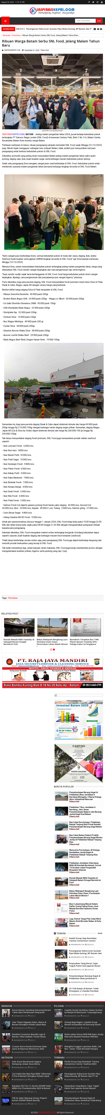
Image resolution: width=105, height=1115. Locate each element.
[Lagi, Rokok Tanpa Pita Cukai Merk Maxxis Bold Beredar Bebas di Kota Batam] (61, 922)
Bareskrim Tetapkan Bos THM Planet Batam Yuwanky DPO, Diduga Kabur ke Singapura (84, 641)
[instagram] (97, 2)
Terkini (61, 933)
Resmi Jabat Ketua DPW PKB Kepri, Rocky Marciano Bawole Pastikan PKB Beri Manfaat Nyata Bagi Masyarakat (84, 1036)
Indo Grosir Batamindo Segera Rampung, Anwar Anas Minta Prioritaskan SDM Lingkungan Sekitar (30, 1064)
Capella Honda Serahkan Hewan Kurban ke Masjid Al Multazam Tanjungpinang (84, 1011)
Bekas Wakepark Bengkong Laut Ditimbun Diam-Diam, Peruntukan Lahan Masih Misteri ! (52, 643)
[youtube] (102, 2)
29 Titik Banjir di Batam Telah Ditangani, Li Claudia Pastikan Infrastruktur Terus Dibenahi (84, 991)
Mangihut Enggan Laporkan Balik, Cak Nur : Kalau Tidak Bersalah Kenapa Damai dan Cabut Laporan (83, 1048)
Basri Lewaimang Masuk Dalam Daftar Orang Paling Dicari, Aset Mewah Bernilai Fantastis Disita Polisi (83, 908)
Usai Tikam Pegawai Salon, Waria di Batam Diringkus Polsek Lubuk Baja (29, 1023)
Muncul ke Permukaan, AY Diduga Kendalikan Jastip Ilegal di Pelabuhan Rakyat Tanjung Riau (84, 853)
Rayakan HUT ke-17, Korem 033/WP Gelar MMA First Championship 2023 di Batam (31, 1087)
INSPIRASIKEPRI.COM (47, 1112)
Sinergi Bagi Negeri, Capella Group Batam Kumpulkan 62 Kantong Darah (83, 1023)
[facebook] (89, 2)
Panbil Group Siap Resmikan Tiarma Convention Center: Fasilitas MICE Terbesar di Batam (85, 940)
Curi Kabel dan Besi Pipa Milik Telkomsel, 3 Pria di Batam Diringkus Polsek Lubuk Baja (31, 1076)
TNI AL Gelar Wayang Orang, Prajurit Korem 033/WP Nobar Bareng (29, 1099)
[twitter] (93, 2)
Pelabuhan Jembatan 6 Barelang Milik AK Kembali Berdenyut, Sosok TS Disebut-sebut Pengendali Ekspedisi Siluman (85, 867)
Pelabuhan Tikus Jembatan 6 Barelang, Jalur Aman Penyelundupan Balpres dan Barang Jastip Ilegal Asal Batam (85, 811)
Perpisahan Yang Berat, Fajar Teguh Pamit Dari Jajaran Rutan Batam (84, 966)
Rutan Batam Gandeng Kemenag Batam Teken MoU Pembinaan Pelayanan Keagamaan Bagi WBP (31, 1012)
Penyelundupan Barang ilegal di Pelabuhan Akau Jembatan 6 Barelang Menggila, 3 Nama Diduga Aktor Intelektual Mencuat (85, 797)
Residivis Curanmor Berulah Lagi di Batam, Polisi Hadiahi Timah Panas (29, 1035)
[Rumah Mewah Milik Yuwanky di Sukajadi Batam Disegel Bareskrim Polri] (61, 881)
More (100, 933)
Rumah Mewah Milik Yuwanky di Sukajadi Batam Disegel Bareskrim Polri (19, 641)
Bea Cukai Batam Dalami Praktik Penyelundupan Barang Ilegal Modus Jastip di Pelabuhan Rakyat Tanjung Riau (86, 839)
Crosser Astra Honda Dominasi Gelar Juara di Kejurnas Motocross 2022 (29, 1047)
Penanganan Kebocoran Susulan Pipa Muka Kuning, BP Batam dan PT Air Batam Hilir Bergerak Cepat (86, 953)
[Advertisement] (52, 575)
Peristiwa (12, 598)
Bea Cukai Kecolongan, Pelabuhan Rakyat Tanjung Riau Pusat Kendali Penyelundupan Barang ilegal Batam (85, 825)
